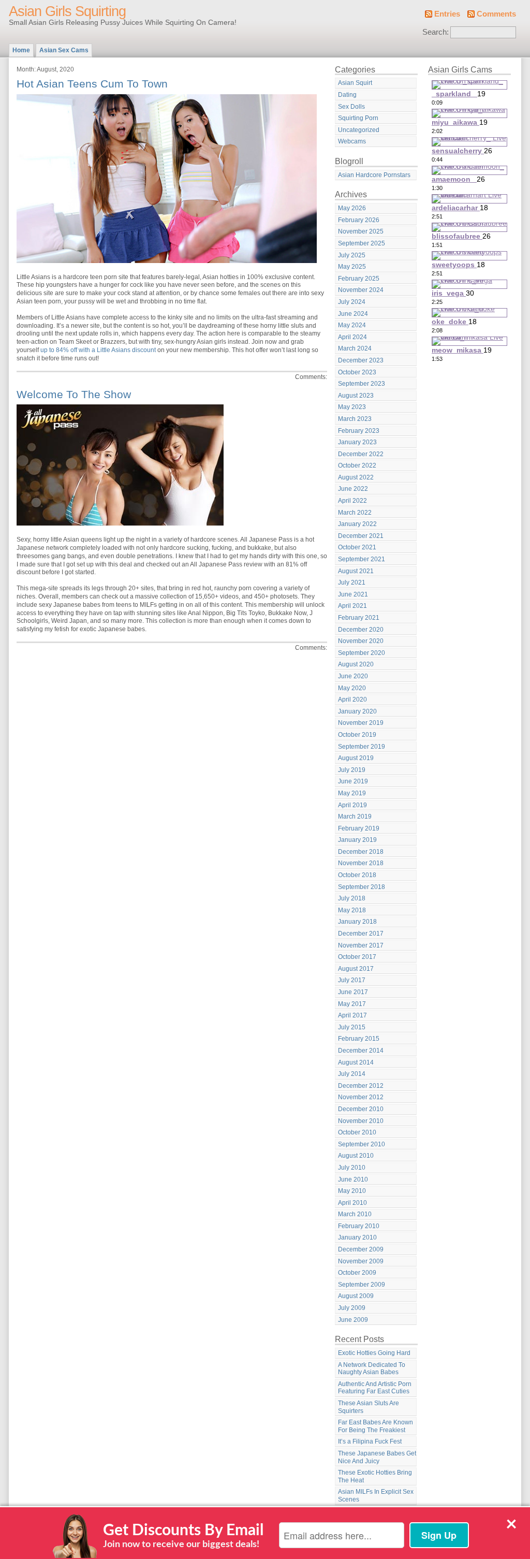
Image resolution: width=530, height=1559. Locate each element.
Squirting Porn (358, 118)
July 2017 (351, 980)
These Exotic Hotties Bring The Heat (375, 1476)
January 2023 (357, 442)
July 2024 (351, 301)
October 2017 (357, 956)
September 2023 (361, 383)
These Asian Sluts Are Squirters (368, 1407)
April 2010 (352, 1202)
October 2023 (357, 372)
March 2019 (355, 816)
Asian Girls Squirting (67, 11)
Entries (447, 14)
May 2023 (352, 407)
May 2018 (352, 910)
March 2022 (355, 512)
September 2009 (361, 1284)
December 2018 (361, 851)
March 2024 (355, 348)
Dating (347, 94)
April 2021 (352, 605)
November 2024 (361, 290)
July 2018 (351, 898)
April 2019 (352, 805)
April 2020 (352, 699)
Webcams (352, 141)
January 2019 (357, 839)
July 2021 (351, 582)
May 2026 (352, 208)
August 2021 (356, 571)
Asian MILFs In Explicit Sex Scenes (376, 1495)
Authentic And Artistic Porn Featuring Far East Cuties (374, 1387)
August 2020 (356, 664)
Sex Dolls (351, 106)
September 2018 (361, 887)
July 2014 (351, 1073)
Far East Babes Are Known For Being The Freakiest (375, 1426)
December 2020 (361, 629)
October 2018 (357, 875)
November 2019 (361, 722)
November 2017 (361, 945)
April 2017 (352, 1015)
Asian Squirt (355, 82)
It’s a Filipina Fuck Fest (370, 1441)
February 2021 (358, 617)
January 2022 (357, 524)
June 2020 (353, 676)
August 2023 (356, 395)
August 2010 (356, 1155)
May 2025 (352, 266)
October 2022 (357, 465)
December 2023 (361, 360)
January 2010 (357, 1237)
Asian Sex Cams (64, 50)
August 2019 (356, 758)
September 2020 (361, 653)
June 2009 (353, 1319)
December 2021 (361, 536)
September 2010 (361, 1144)
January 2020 (357, 711)
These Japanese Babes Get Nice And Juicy (377, 1457)
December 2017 (361, 933)
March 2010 (355, 1214)
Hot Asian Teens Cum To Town (92, 84)
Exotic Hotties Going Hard (374, 1353)
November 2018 (361, 863)
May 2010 (352, 1190)
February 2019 (358, 828)
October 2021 (357, 547)
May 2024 (352, 325)
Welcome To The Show (74, 394)
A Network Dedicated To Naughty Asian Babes (371, 1368)
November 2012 (361, 1097)
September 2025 (361, 243)
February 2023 (358, 430)
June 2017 (353, 992)
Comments (496, 14)
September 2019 (361, 746)
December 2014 (361, 1050)
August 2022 (356, 477)
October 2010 (357, 1132)
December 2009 (361, 1249)
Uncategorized (358, 130)
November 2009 (361, 1261)
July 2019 (351, 770)
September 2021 (361, 559)
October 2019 (357, 734)
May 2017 (352, 1004)
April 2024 (352, 337)
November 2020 (361, 641)
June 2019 (353, 781)
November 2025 (361, 231)
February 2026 (358, 220)
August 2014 (356, 1062)
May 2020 (352, 688)
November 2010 (361, 1121)
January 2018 (357, 921)
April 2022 (352, 500)
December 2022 (361, 454)
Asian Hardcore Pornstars (374, 175)
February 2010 (358, 1226)
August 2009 (356, 1296)
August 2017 (356, 968)
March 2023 (355, 418)
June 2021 (353, 594)
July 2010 (351, 1167)
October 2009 (357, 1272)
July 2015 (351, 1027)
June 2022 (353, 488)
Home (21, 50)
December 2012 (361, 1085)
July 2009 (351, 1308)
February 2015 (358, 1038)
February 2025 (358, 278)
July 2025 (351, 255)
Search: (435, 32)
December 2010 (361, 1109)
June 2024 (353, 313)
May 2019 (352, 793)
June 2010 (353, 1179)
